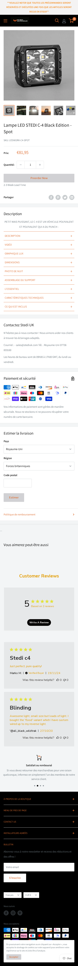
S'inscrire (15, 878)
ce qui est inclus (38, 306)
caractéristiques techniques (38, 297)
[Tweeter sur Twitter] (64, 197)
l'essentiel (38, 288)
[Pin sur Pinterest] (58, 197)
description (38, 235)
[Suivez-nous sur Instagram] (13, 912)
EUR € (28, 895)
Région (8, 458)
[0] (71, 20)
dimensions (38, 262)
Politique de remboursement (19, 514)
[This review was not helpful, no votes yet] (64, 680)
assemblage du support (38, 280)
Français (9, 895)
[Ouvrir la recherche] (57, 21)
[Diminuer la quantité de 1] (20, 165)
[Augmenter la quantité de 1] (40, 165)
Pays (6, 441)
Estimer (14, 497)
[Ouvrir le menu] (5, 20)
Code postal (10, 475)
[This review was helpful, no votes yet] (57, 680)
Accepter (13, 956)
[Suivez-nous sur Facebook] (6, 912)
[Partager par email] (71, 197)
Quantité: (9, 164)
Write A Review (39, 622)
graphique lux (38, 253)
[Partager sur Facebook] (51, 197)
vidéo (38, 244)
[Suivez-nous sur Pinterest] (19, 912)
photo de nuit (38, 271)
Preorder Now (39, 178)
